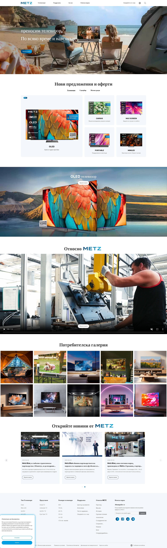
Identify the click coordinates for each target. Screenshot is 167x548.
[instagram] (122, 519)
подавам (142, 513)
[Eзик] (140, 3)
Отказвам (16, 537)
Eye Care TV (43, 514)
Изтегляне (80, 508)
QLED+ (23, 511)
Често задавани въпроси (82, 511)
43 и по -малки (63, 520)
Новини (98, 527)
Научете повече (26, 43)
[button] (75, 71)
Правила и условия (59, 545)
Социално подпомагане (100, 524)
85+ (59, 505)
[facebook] (117, 519)
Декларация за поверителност (89, 545)
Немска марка (120, 500)
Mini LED (23, 508)
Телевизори (71, 90)
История (99, 511)
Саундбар (83, 90)
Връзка (98, 508)
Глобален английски (139, 545)
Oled (22, 505)
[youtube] (133, 519)
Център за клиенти (83, 505)
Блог (97, 530)
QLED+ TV (43, 511)
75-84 (60, 508)
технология (99, 517)
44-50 (60, 517)
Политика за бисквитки (72, 545)
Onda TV (42, 505)
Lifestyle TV (43, 508)
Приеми (17, 542)
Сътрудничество (101, 520)
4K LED (23, 514)
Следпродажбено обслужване (101, 533)
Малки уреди (95, 90)
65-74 (60, 511)
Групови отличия (101, 514)
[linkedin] (128, 519)
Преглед (99, 505)
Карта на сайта (103, 545)
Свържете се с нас (129, 3)
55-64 (60, 514)
